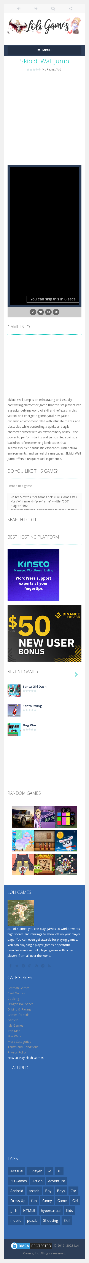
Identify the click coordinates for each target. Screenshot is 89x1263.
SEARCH (53, 8)
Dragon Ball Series (20, 1004)
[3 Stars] (34, 69)
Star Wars (14, 1036)
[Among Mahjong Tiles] (66, 864)
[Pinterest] (36, 966)
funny (47, 1200)
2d (49, 1171)
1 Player (35, 1171)
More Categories (19, 1041)
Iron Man (14, 1031)
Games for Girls (18, 1015)
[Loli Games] (44, 25)
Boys (61, 1190)
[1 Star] (28, 69)
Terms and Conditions (23, 1047)
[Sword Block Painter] (66, 817)
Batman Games (19, 988)
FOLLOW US (70, 8)
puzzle (32, 1220)
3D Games (18, 1181)
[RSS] (49, 966)
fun (34, 1200)
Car (73, 1190)
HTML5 (29, 1210)
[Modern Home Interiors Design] (23, 840)
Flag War (29, 725)
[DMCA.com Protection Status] (31, 1245)
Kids (69, 1210)
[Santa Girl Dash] (14, 691)
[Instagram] (30, 966)
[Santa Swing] (14, 710)
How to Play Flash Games (26, 1058)
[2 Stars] (31, 69)
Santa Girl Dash (34, 686)
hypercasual (50, 1210)
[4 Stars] (36, 69)
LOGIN (18, 8)
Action (37, 1181)
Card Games (16, 993)
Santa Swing (32, 706)
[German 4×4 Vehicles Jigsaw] (23, 817)
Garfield (13, 1020)
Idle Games (15, 1025)
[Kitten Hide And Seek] (23, 864)
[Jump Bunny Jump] (66, 840)
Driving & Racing (19, 1009)
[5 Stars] (39, 69)
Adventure (56, 1181)
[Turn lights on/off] (33, 312)
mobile (15, 1220)
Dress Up (17, 1200)
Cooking (13, 999)
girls (13, 1210)
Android (16, 1190)
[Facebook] (11, 966)
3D (59, 1171)
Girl (75, 1200)
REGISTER (36, 8)
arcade (34, 1190)
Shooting (50, 1220)
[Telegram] (43, 966)
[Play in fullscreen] (48, 312)
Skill (67, 1220)
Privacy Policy (17, 1052)
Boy (48, 1190)
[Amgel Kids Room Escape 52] (44, 840)
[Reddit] (24, 966)
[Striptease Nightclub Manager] (44, 817)
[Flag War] (14, 729)
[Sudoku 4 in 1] (44, 864)
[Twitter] (17, 966)
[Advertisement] (44, 118)
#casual (16, 1171)
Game (62, 1200)
